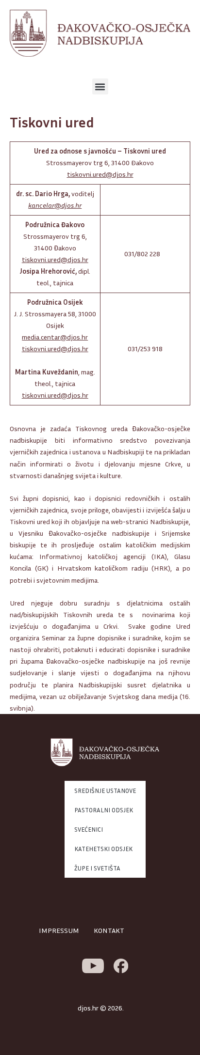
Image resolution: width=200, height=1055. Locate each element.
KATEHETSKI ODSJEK (103, 849)
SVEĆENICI (88, 829)
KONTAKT (109, 930)
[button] (100, 86)
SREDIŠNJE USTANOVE (105, 790)
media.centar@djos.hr (55, 337)
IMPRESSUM (59, 930)
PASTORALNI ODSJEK (103, 810)
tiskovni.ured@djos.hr (100, 174)
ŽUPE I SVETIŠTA (97, 868)
